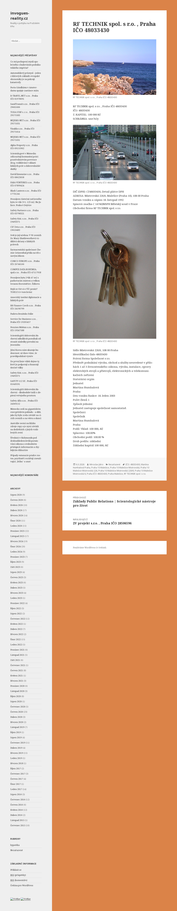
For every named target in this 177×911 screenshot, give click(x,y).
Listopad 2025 (17, 536)
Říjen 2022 (15, 608)
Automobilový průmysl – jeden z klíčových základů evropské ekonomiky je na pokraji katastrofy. (25, 78)
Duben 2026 (16, 510)
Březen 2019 (16, 753)
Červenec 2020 (17, 706)
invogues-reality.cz (19, 15)
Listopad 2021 (17, 654)
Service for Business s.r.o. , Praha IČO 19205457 (23, 321)
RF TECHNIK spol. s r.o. (135, 473)
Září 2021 (15, 660)
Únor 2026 (15, 520)
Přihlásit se (15, 869)
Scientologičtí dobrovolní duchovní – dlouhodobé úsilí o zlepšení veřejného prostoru (25, 392)
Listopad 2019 (17, 727)
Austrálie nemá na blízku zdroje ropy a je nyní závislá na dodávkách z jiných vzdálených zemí (24, 428)
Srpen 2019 (16, 737)
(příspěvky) (18, 875)
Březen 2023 (16, 592)
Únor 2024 (15, 546)
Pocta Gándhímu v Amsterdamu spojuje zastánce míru (24, 89)
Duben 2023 (16, 587)
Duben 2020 (16, 717)
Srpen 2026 (16, 494)
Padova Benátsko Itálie (21, 313)
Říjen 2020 (15, 696)
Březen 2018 (16, 763)
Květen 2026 (16, 505)
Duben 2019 (16, 747)
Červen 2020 (16, 711)
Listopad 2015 (17, 820)
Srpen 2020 (16, 701)
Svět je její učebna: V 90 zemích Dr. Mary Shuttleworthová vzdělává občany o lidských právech (25, 240)
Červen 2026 (16, 500)
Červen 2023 (16, 577)
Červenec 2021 (17, 665)
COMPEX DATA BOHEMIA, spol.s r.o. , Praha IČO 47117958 (25, 271)
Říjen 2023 (15, 561)
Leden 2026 (16, 525)
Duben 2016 (16, 815)
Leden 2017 (16, 789)
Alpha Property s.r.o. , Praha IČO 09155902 (24, 147)
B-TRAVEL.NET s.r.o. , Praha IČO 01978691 (24, 97)
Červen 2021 (16, 670)
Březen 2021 (16, 680)
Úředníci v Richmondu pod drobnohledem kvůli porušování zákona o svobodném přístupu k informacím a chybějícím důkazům (25, 444)
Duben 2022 (16, 629)
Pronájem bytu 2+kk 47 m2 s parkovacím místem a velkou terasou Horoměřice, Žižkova (25, 280)
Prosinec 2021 (17, 649)
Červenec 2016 (17, 799)
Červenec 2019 (17, 742)
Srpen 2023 (16, 572)
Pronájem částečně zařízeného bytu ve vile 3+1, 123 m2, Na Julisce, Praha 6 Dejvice (25, 202)
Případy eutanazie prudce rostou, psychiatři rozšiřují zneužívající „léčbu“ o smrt (25, 458)
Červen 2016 (16, 804)
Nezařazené (16, 850)
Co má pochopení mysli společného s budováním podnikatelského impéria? (25, 64)
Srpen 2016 (16, 794)
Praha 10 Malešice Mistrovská (124, 467)
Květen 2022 (16, 623)
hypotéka (15, 845)
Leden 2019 (16, 758)
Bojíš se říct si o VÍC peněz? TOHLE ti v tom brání (23, 291)
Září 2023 (15, 567)
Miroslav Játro (96, 464)
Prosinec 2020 (17, 685)
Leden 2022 (16, 644)
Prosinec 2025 (17, 531)
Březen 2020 (16, 722)
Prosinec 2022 (17, 603)
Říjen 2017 (15, 768)
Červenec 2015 (17, 825)
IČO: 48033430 (132, 464)
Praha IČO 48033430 (97, 473)
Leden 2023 (16, 598)
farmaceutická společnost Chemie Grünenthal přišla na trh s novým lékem (25, 252)
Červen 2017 (16, 778)
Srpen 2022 (16, 613)
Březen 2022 (16, 634)
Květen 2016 (16, 809)
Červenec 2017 (17, 773)
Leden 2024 (16, 551)
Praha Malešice (115, 473)
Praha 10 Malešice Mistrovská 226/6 (116, 470)
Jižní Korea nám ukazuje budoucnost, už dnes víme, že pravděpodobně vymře (24, 353)
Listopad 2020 (17, 691)
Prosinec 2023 (17, 556)
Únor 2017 (15, 784)
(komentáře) (18, 880)
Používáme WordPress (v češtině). (90, 547)
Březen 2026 (16, 515)
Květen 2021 (16, 675)
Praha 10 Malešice (100, 467)
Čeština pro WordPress (21, 885)
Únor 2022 (15, 639)
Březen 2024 (16, 541)
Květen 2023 (16, 582)
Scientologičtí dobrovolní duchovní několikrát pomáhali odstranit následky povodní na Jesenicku (25, 340)
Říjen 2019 (15, 732)
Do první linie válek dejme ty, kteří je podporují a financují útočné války (25, 364)
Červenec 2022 (17, 618)
